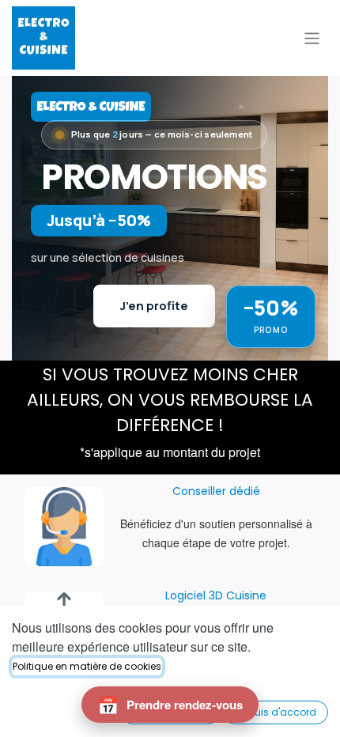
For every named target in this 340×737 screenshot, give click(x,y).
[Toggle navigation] (312, 37)
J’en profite (154, 305)
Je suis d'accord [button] (276, 712)
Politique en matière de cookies (87, 666)
